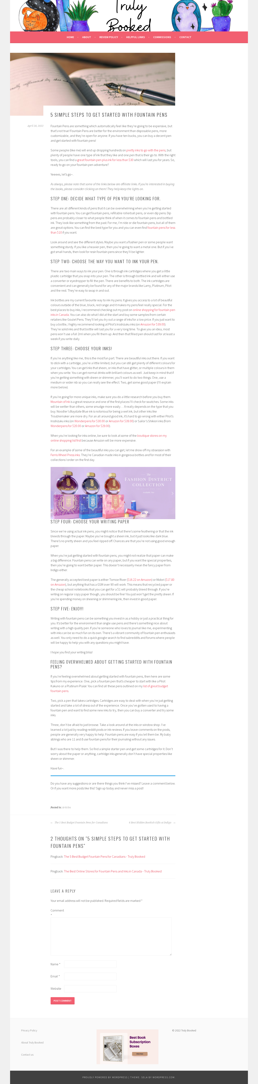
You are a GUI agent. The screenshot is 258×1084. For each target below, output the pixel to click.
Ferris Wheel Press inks (65, 455)
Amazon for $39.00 (152, 324)
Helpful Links (135, 37)
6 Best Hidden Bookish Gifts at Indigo (150, 822)
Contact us (27, 1054)
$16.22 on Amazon (140, 580)
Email (55, 976)
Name (55, 964)
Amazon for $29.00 (97, 426)
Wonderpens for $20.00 (66, 426)
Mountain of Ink (60, 402)
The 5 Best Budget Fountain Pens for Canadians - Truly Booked (104, 856)
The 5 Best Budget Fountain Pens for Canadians (81, 822)
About (86, 37)
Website (56, 988)
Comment (57, 912)
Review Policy (108, 37)
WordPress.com (164, 1077)
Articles (66, 807)
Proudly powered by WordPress (105, 1077)
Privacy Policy (29, 1030)
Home (70, 37)
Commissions (162, 37)
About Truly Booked (32, 1042)
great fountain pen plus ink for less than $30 (105, 160)
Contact (185, 37)
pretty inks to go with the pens (145, 150)
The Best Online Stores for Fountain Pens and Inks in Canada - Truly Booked (113, 871)
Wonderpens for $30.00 (89, 421)
